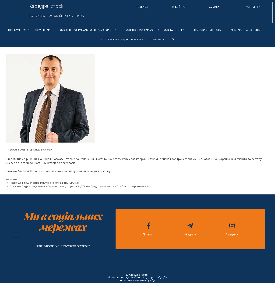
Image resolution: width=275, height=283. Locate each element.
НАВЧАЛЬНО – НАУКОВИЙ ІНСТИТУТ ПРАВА (56, 16)
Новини (14, 179)
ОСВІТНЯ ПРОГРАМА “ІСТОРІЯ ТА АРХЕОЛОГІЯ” (88, 29)
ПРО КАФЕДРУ (16, 29)
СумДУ (214, 6)
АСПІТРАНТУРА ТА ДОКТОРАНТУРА (122, 39)
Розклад (142, 6)
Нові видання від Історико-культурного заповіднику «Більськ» (44, 182)
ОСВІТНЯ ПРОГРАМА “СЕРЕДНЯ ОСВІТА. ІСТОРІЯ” (155, 29)
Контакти (252, 6)
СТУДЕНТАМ (42, 29)
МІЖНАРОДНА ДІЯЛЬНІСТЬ (247, 29)
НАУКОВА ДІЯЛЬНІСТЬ (207, 29)
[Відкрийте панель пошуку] (172, 39)
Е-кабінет (179, 6)
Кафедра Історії (46, 6)
